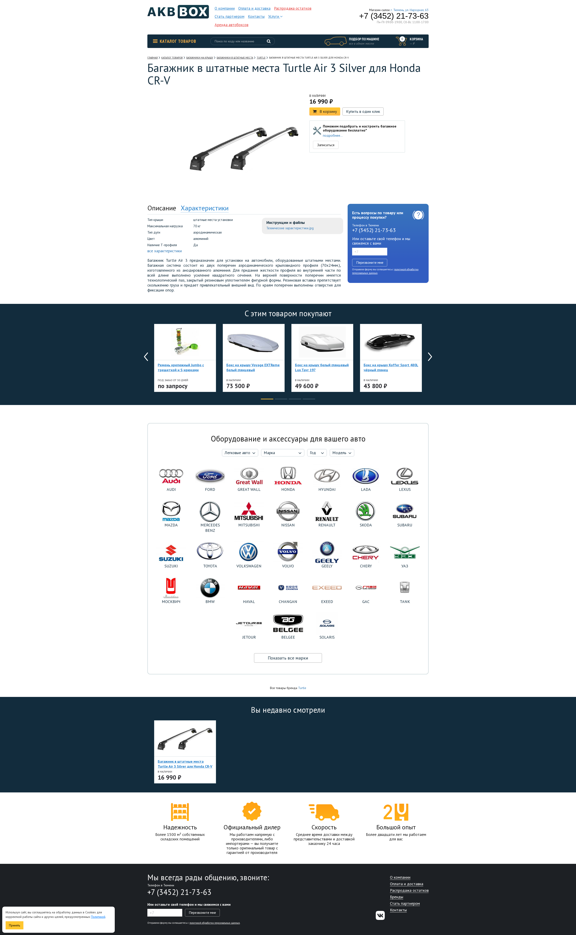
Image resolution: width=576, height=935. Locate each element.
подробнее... (333, 135)
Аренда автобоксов (231, 24)
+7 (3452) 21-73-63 (394, 16)
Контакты (256, 16)
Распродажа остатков (292, 8)
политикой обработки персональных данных (214, 922)
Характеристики (205, 207)
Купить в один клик (363, 111)
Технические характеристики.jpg (290, 228)
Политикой (98, 917)
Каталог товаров (178, 41)
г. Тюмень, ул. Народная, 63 (410, 10)
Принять (14, 925)
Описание (161, 207)
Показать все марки (288, 658)
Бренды (396, 897)
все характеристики (164, 250)
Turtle (302, 688)
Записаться (325, 145)
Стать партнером (229, 16)
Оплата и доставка (254, 8)
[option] (168, 119)
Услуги (274, 16)
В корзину (328, 111)
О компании (225, 8)
